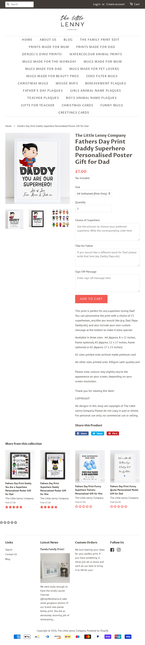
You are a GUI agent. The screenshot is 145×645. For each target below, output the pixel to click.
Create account (115, 4)
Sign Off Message (85, 271)
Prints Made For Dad (95, 47)
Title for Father (84, 245)
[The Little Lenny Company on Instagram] (119, 550)
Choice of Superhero (87, 220)
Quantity (80, 202)
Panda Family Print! (52, 549)
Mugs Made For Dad (43, 69)
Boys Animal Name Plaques (91, 98)
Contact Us (11, 554)
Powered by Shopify (97, 630)
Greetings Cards (73, 113)
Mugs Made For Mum (103, 62)
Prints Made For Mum (49, 47)
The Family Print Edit (100, 40)
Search (8, 549)
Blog (68, 40)
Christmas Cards (77, 105)
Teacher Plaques (43, 98)
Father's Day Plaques (43, 91)
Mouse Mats (67, 83)
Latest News (49, 543)
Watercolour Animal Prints (95, 54)
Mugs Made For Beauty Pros (52, 76)
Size (77, 187)
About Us (48, 40)
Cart (137, 4)
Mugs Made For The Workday (49, 62)
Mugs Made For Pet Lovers (94, 69)
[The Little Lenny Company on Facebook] (112, 550)
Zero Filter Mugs (102, 76)
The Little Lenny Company (72, 630)
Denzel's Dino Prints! (42, 54)
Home (27, 40)
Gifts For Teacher (37, 105)
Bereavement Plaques (105, 83)
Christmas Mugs (33, 83)
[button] (14, 507)
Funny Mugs (111, 105)
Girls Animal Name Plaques (95, 91)
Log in (96, 4)
